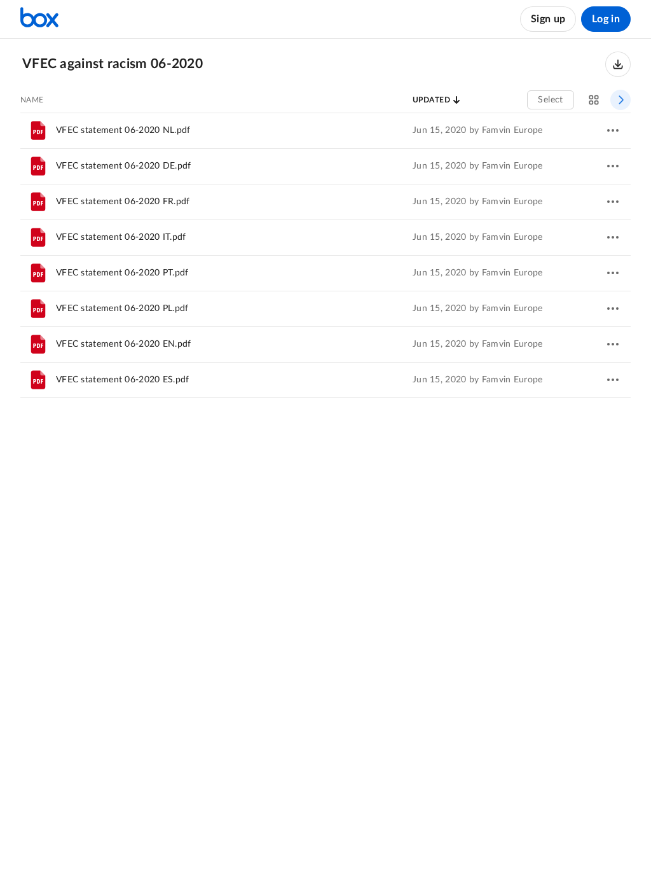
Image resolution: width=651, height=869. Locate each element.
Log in (606, 19)
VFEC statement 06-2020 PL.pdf (122, 308)
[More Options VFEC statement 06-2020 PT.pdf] (613, 273)
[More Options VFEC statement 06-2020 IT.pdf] (613, 237)
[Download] (618, 64)
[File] (38, 130)
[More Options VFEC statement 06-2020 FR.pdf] (613, 201)
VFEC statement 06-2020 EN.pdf (123, 344)
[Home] (39, 19)
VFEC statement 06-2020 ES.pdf (122, 379)
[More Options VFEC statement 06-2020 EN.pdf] (613, 344)
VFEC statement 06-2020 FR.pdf (123, 201)
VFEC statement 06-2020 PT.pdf (122, 272)
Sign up (548, 19)
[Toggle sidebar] (620, 100)
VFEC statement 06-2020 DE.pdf (123, 166)
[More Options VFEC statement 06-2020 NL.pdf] (613, 130)
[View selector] (594, 100)
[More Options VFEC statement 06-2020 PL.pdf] (613, 308)
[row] (325, 130)
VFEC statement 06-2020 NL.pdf (123, 130)
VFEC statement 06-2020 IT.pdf (121, 237)
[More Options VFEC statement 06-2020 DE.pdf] (613, 166)
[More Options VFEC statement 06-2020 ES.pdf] (613, 380)
